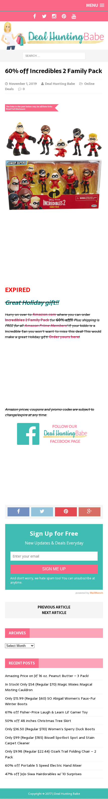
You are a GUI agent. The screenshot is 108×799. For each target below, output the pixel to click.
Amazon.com (44, 314)
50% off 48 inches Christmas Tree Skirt (38, 720)
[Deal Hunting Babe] (54, 35)
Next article (54, 613)
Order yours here (64, 337)
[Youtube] (73, 16)
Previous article (54, 607)
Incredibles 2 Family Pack (27, 320)
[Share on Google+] (89, 511)
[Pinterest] (64, 16)
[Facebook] (34, 16)
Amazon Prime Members (45, 325)
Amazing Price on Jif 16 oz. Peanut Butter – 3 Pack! (47, 676)
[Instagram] (54, 16)
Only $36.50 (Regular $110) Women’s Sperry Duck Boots (50, 729)
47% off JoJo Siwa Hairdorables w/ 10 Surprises (43, 774)
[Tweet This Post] (42, 511)
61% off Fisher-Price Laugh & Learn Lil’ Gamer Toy (46, 712)
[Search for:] (54, 55)
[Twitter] (44, 16)
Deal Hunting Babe (60, 83)
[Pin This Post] (66, 511)
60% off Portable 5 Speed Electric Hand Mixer (43, 765)
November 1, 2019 (23, 83)
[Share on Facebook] (18, 511)
